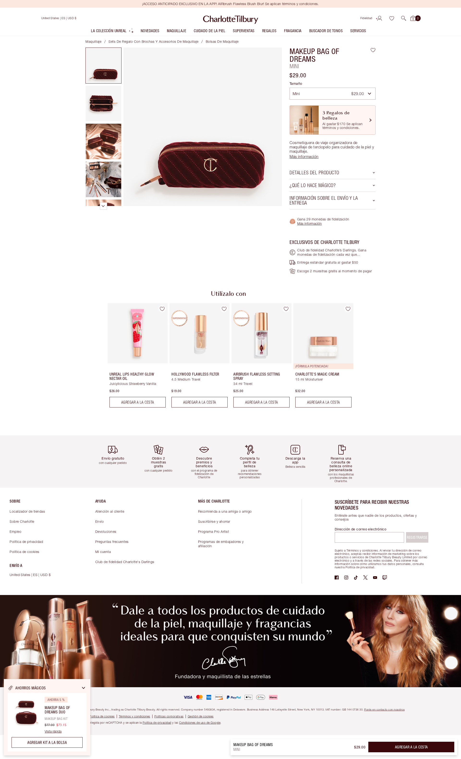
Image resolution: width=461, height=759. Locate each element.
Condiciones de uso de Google (199, 722)
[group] (134, 357)
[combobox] (333, 94)
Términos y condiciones (134, 716)
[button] (403, 18)
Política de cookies (24, 552)
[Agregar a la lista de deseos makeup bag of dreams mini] (373, 50)
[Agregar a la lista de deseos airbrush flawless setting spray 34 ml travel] (286, 308)
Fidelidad (366, 18)
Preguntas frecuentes (112, 542)
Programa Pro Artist (213, 531)
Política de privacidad (26, 542)
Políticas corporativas (169, 716)
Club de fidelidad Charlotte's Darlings (124, 562)
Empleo (15, 531)
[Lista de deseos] (391, 18)
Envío (99, 521)
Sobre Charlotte (22, 521)
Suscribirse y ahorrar (214, 521)
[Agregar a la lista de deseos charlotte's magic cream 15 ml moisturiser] (348, 308)
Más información (309, 223)
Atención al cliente (109, 511)
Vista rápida (53, 731)
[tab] (103, 66)
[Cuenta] (379, 18)
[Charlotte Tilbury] (230, 18)
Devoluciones (105, 531)
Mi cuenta (103, 552)
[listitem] (112, 32)
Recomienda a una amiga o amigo (225, 511)
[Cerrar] (83, 688)
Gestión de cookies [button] (201, 716)
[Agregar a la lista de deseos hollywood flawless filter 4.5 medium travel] (224, 308)
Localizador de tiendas (27, 511)
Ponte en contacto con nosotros (384, 709)
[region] (47, 717)
